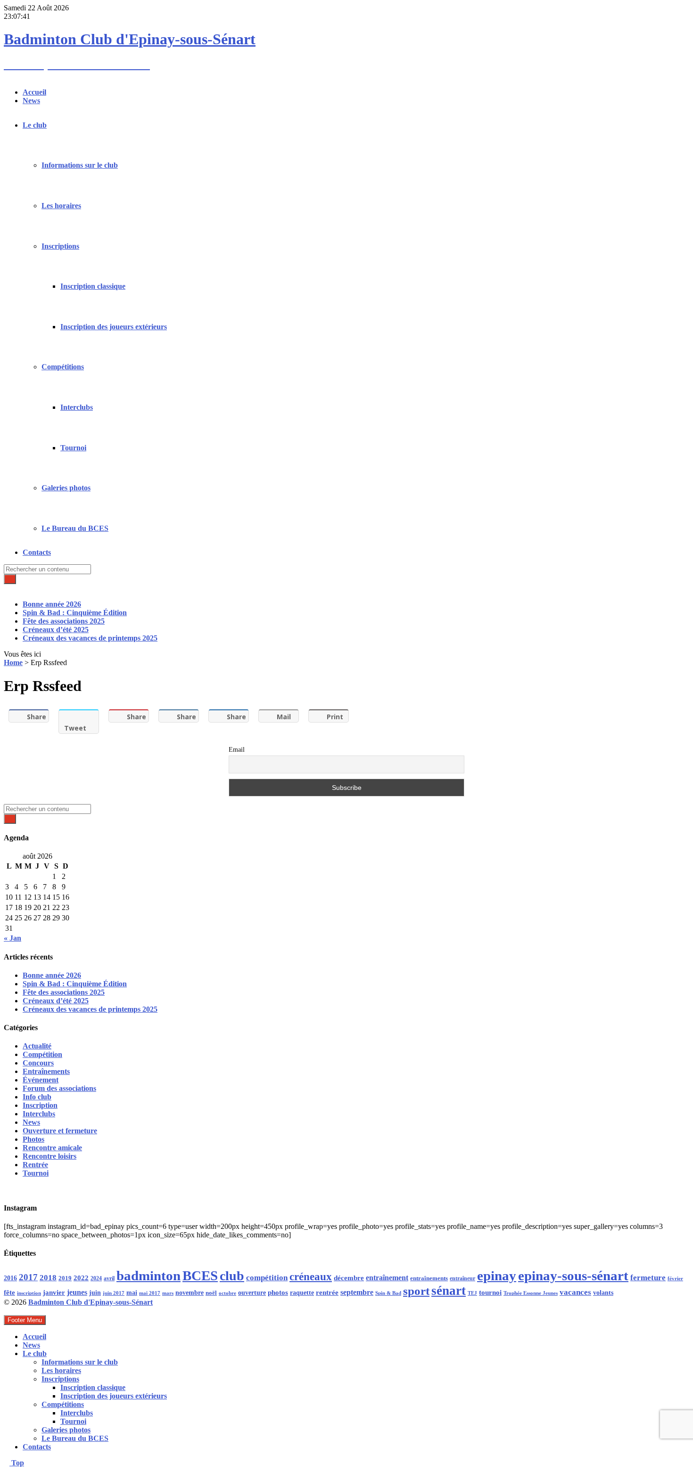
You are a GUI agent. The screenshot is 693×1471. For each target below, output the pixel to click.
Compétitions (62, 367)
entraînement (387, 1278)
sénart (448, 1291)
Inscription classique (92, 286)
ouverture (252, 1292)
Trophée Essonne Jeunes (530, 1293)
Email (237, 749)
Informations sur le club (79, 165)
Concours (38, 1063)
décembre (349, 1278)
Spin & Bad (388, 1293)
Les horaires (61, 206)
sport (416, 1290)
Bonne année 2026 (52, 604)
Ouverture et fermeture (60, 1131)
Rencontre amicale (52, 1148)
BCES (200, 1275)
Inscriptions (60, 246)
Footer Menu (25, 1320)
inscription (29, 1293)
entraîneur (462, 1278)
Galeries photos (66, 488)
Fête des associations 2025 (64, 621)
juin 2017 (113, 1293)
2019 (65, 1278)
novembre (189, 1292)
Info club (37, 1097)
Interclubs (76, 407)
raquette (302, 1292)
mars (167, 1293)
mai (131, 1292)
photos (278, 1292)
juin (95, 1292)
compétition (267, 1277)
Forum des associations (59, 1088)
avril (109, 1278)
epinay (496, 1275)
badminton (148, 1275)
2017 (28, 1277)
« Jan (12, 938)
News (31, 101)
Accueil (34, 92)
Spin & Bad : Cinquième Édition (75, 613)
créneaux (310, 1276)
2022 (81, 1278)
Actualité (37, 1046)
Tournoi (73, 448)
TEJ (472, 1293)
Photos (33, 1139)
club (232, 1275)
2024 (96, 1278)
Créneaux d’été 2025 (56, 630)
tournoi (490, 1292)
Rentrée (35, 1165)
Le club (35, 125)
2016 (10, 1278)
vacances (575, 1292)
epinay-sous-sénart (573, 1275)
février (675, 1278)
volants (603, 1292)
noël (211, 1292)
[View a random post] (6, 588)
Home (13, 662)
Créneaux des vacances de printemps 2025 (90, 638)
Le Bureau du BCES (74, 528)
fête (9, 1292)
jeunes (77, 1292)
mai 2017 (149, 1293)
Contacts (37, 552)
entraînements (429, 1278)
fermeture (648, 1277)
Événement (40, 1080)
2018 (48, 1277)
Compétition (42, 1054)
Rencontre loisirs (49, 1156)
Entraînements (46, 1071)
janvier (54, 1292)
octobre (227, 1293)
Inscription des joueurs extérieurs (113, 327)
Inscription (40, 1105)
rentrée (327, 1292)
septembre (356, 1292)
